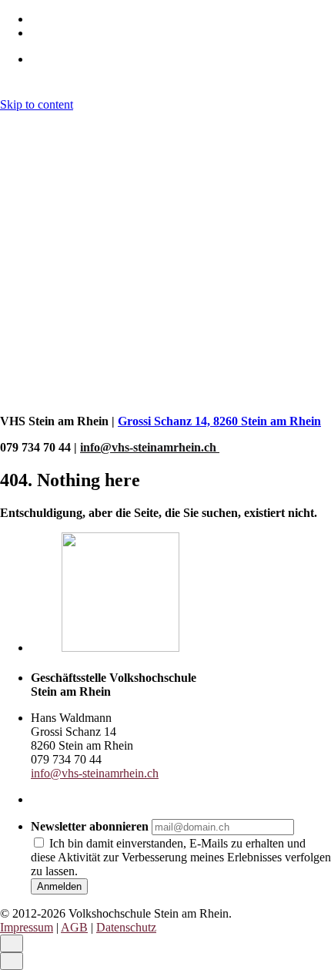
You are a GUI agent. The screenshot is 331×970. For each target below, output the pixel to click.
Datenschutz (126, 394)
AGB (74, 394)
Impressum (26, 394)
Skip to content (36, 104)
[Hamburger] (6, 122)
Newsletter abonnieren (90, 826)
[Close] (11, 176)
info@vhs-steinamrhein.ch (149, 447)
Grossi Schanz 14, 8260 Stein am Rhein (219, 421)
